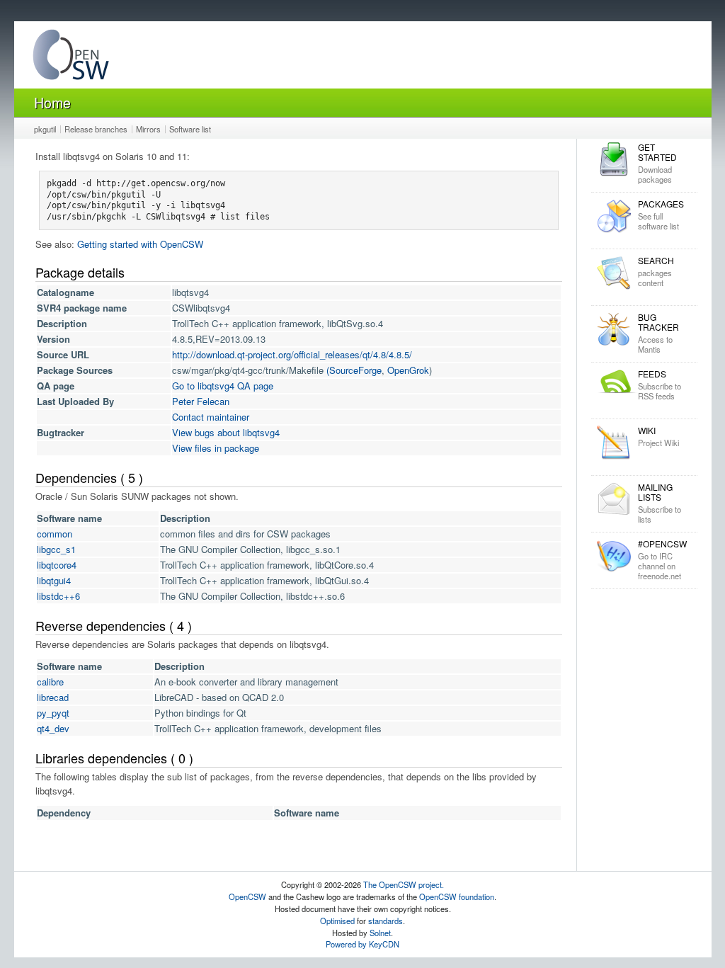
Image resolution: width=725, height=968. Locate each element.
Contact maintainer (210, 416)
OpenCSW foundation (456, 896)
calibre (50, 681)
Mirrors (148, 129)
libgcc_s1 (56, 549)
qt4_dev (53, 728)
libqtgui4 (54, 580)
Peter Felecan (200, 401)
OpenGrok (408, 370)
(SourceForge (354, 370)
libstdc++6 (58, 596)
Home (52, 102)
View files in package (215, 448)
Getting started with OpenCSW (140, 244)
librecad (53, 697)
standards (385, 920)
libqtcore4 (56, 564)
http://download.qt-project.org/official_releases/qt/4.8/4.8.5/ (292, 354)
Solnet (380, 932)
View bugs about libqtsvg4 (226, 432)
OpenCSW (247, 896)
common (54, 533)
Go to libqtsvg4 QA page (222, 385)
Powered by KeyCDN (362, 944)
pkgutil (45, 129)
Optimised (337, 920)
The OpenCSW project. (403, 884)
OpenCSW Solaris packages (71, 57)
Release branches (95, 129)
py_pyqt (53, 712)
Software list (190, 129)
